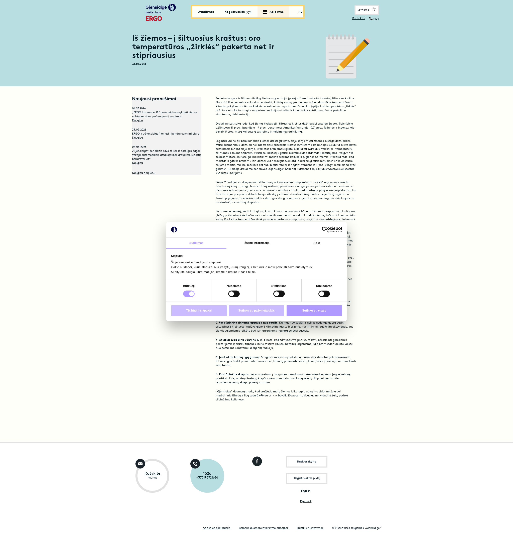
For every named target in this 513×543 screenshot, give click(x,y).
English (306, 491)
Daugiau (137, 120)
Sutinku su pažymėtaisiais (256, 310)
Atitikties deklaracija (217, 528)
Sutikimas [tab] (196, 242)
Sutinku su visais (314, 310)
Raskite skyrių (306, 461)
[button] (366, 10)
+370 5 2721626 (207, 477)
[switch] (234, 294)
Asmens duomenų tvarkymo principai (264, 528)
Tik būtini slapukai (199, 310)
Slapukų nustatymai (310, 528)
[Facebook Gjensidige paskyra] (256, 460)
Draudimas (206, 12)
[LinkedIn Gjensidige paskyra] (256, 476)
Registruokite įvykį (238, 12)
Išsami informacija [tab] (257, 242)
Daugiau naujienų (143, 173)
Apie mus (276, 12)
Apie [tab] (316, 242)
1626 (207, 474)
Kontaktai (358, 18)
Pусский (305, 501)
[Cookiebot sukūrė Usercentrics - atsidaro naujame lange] (324, 230)
